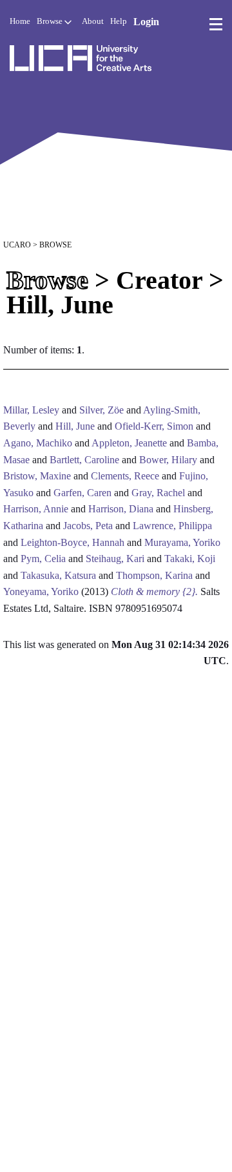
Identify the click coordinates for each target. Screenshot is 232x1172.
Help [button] (118, 21)
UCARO (17, 244)
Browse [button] (50, 21)
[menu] (216, 24)
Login (146, 21)
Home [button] (20, 21)
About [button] (93, 21)
